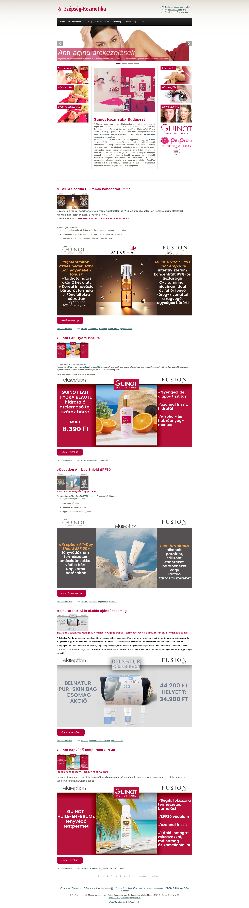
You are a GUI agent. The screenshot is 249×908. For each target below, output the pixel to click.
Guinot (121, 868)
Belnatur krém (95, 740)
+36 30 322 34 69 (175, 9)
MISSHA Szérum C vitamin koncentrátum (102, 218)
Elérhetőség (130, 22)
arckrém (84, 601)
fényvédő (113, 601)
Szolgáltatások (74, 22)
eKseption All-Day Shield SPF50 (84, 469)
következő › (143, 876)
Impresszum (135, 898)
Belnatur (84, 740)
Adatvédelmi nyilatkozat (119, 898)
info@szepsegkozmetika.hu (176, 12)
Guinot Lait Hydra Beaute (78, 338)
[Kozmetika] (59, 9)
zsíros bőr (105, 740)
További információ (64, 329)
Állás (141, 22)
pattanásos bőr (117, 740)
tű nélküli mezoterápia (136, 888)
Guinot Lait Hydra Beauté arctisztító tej (85, 367)
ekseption (93, 601)
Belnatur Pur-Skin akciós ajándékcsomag (92, 611)
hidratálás (94, 460)
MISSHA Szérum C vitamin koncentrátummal (94, 189)
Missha (84, 329)
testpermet (93, 868)
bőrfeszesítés (113, 329)
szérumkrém (93, 329)
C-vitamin (103, 329)
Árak (107, 22)
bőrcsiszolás (120, 888)
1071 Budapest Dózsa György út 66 (175, 7)
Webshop (117, 22)
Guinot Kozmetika (91, 888)
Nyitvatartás (77, 888)
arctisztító (85, 460)
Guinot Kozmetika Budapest (119, 119)
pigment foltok (126, 329)
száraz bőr (103, 460)
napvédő (84, 868)
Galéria (98, 22)
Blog (90, 22)
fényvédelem (103, 601)
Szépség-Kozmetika (85, 8)
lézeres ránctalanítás (155, 888)
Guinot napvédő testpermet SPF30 (86, 750)
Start (62, 22)
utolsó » (155, 876)
